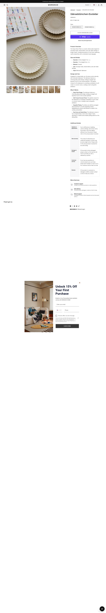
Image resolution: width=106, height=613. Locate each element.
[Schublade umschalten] (4, 5)
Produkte (78, 9)
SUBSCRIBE (67, 326)
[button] (79, 206)
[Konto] (98, 5)
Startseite (72, 9)
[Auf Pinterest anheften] (74, 206)
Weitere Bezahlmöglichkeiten (85, 40)
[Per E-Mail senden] (77, 206)
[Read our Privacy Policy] (78, 318)
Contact (102, 608)
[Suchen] (7, 5)
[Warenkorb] (101, 5)
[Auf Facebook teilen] (70, 206)
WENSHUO (73, 17)
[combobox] (58, 310)
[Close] (80, 283)
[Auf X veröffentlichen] (72, 206)
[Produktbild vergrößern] (35, 46)
